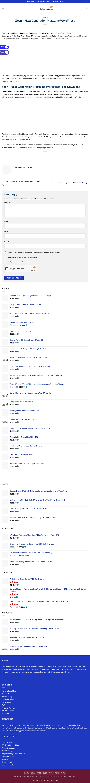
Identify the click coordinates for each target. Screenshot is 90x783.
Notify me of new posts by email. (19, 262)
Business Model (8, 711)
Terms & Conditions (9, 691)
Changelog (18, 776)
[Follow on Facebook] (3, 677)
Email (6, 232)
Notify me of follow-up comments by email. (22, 257)
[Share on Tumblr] (57, 155)
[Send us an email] (15, 677)
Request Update (8, 756)
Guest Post (6, 713)
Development (7, 762)
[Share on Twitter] (41, 155)
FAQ (3, 705)
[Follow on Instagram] (7, 677)
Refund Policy (7, 696)
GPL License (6, 702)
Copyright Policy (8, 699)
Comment (8, 202)
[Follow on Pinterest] (19, 677)
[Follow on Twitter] (11, 677)
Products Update (8, 748)
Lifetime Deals (7, 742)
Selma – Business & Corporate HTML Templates (67, 183)
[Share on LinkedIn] (53, 155)
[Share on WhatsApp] (29, 155)
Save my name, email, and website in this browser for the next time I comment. (34, 252)
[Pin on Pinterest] (49, 155)
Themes (45, 17)
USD (4, 47)
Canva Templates (8, 765)
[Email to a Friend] (45, 155)
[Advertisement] (45, 57)
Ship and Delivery (8, 708)
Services (5, 759)
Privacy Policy (7, 694)
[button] (3, 8)
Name (6, 221)
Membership (29, 776)
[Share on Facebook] (33, 155)
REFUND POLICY (53, 776)
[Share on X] (37, 155)
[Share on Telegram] (61, 155)
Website (7, 242)
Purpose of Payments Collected (13, 753)
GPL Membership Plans (10, 745)
